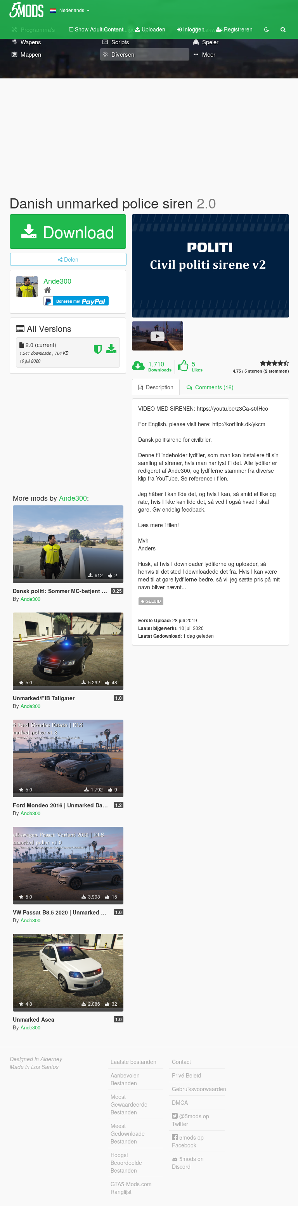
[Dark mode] (266, 29)
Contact (181, 1061)
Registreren (237, 29)
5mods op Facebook (188, 1141)
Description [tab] (158, 387)
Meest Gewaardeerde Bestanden (129, 1104)
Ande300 (57, 281)
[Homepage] (47, 289)
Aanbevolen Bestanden (125, 1079)
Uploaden (152, 29)
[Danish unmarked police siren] (210, 266)
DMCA (180, 1102)
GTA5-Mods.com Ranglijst (131, 1188)
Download (76, 231)
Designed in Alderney (36, 1059)
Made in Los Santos (34, 1067)
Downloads (160, 370)
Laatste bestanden (133, 1061)
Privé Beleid (186, 1075)
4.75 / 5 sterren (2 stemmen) (261, 371)
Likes (197, 370)
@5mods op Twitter (190, 1120)
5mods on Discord (188, 1162)
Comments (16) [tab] (213, 387)
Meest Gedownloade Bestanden (128, 1133)
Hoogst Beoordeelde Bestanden (126, 1162)
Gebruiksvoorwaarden (198, 1089)
